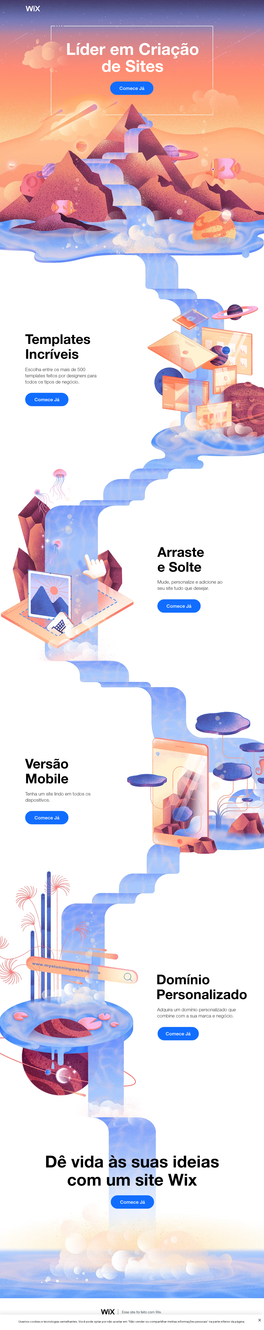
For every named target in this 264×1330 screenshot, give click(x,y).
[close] (259, 1320)
